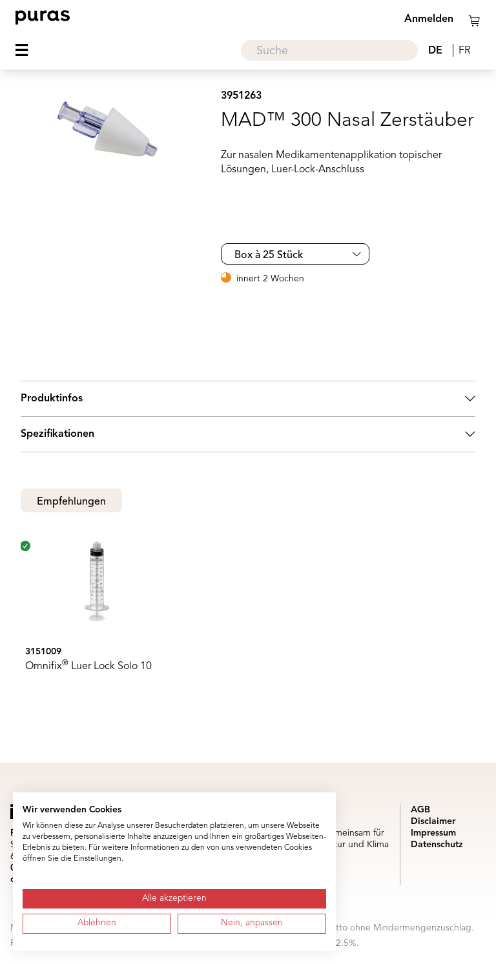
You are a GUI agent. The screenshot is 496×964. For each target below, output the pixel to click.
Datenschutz (437, 844)
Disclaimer (433, 821)
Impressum (433, 833)
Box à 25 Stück (268, 255)
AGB (420, 809)
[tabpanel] (248, 617)
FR (464, 51)
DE (435, 51)
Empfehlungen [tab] (71, 502)
